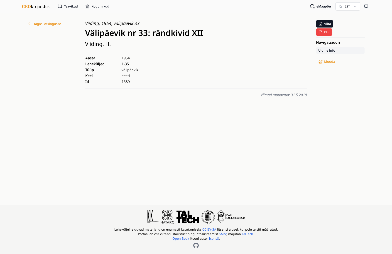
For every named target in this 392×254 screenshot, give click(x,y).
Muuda (329, 61)
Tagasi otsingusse (47, 24)
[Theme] (366, 6)
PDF (327, 32)
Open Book (180, 238)
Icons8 (214, 238)
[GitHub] (196, 245)
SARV (222, 234)
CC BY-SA (209, 229)
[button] (324, 24)
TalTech (247, 234)
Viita (327, 24)
